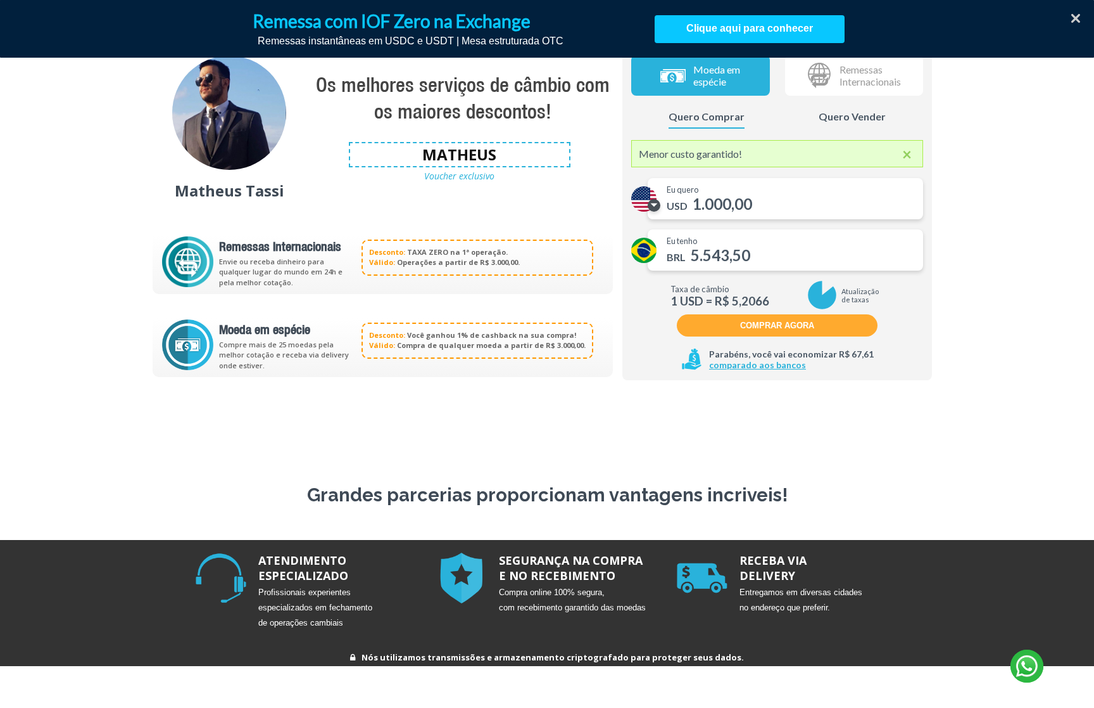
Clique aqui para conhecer (749, 28)
